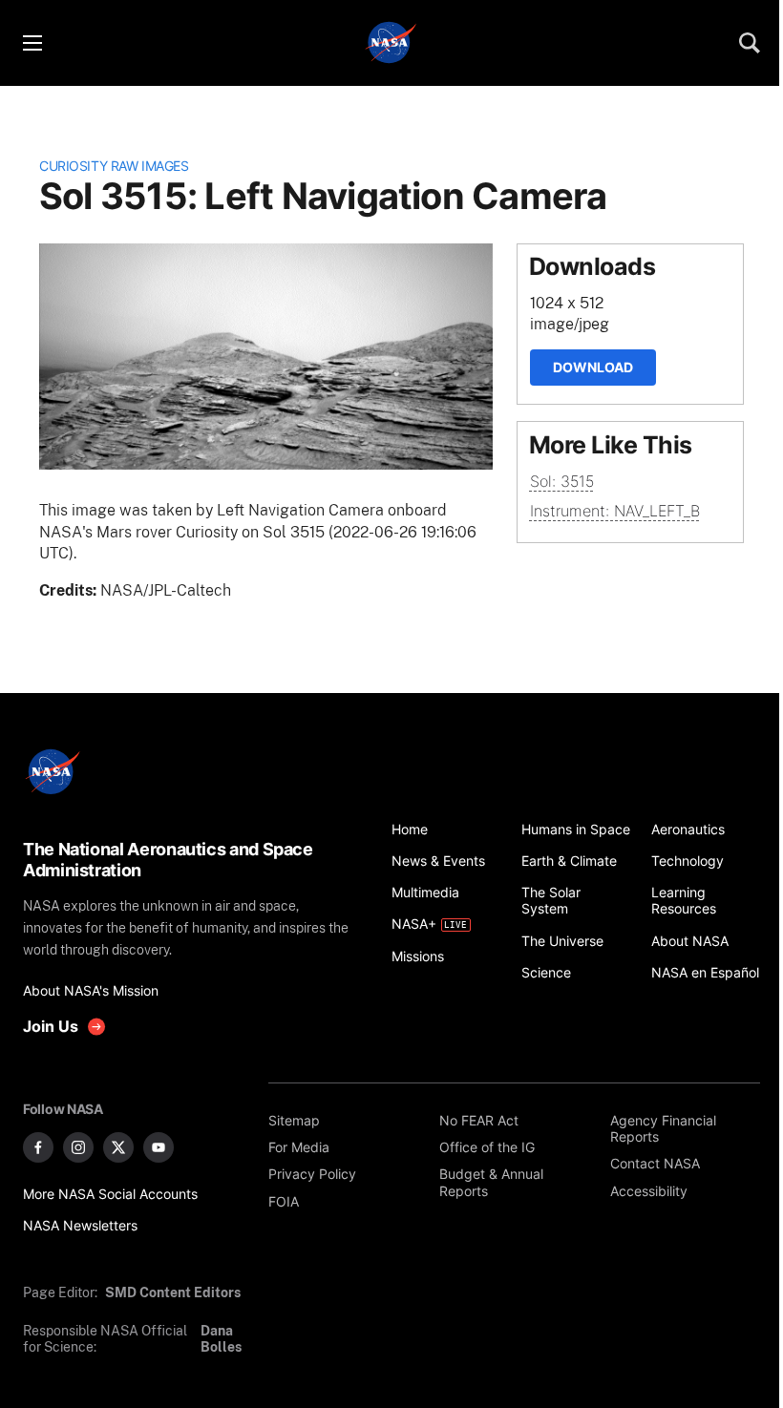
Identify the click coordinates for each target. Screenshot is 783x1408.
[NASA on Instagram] (78, 1147)
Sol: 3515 (562, 481)
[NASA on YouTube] (158, 1147)
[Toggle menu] (31, 43)
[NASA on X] (118, 1147)
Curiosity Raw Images (113, 166)
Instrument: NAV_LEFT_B (615, 510)
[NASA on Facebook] (38, 1147)
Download (593, 367)
